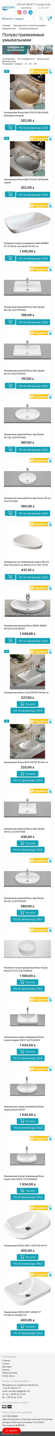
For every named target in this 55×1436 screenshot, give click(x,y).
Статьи (5, 1363)
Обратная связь (9, 1372)
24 (30, 64)
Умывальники (9, 28)
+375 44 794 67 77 (26, 4)
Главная (6, 25)
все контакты (26, 7)
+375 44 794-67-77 (11, 1388)
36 (35, 64)
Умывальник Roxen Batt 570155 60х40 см (26, 762)
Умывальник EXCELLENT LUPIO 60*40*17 (25, 1245)
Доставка (6, 1366)
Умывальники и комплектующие (29, 25)
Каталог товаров (13, 18)
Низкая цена (43, 59)
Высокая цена (9, 61)
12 (26, 64)
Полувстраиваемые (28, 28)
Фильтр (13, 1430)
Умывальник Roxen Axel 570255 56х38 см (26, 692)
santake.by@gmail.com (19, 1391)
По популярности (26, 59)
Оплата (5, 1369)
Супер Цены (8, 1376)
